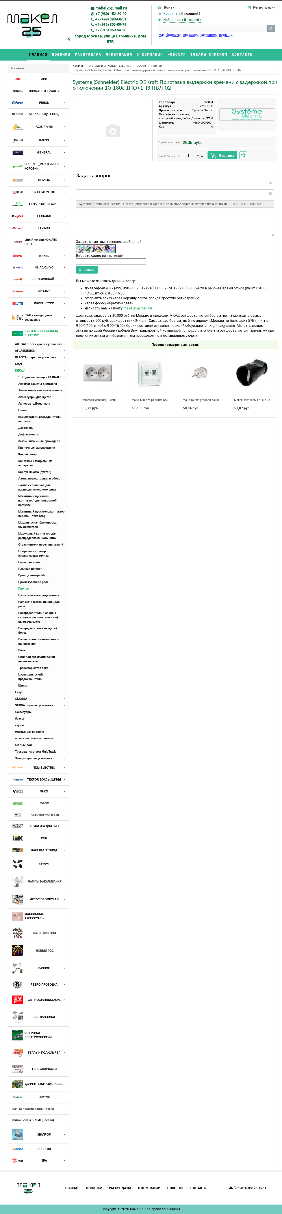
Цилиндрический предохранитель (30, 677)
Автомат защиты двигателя (37, 383)
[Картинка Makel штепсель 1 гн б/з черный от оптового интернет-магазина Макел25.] (252, 373)
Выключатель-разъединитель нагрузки (39, 419)
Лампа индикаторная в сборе (39, 478)
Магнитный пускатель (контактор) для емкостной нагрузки (37, 500)
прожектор (191, 34)
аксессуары (23, 712)
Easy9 (19, 692)
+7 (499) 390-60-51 (110, 19)
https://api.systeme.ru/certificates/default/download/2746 (175, 118)
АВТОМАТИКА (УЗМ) (45, 814)
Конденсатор (27, 454)
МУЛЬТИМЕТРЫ (44, 933)
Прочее (23, 588)
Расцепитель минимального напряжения (38, 641)
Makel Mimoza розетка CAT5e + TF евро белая (163, 400)
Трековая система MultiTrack (35, 751)
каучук (19, 725)
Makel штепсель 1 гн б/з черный (255, 400)
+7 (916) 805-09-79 (110, 24)
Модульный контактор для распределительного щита (37, 536)
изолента (225, 34)
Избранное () (182, 20)
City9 (18, 364)
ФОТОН (44, 1097)
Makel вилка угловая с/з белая (203, 400)
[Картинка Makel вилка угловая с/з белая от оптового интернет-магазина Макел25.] (201, 373)
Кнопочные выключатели (36, 447)
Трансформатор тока (33, 668)
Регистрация (264, 7)
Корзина (170, 13)
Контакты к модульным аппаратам (35, 463)
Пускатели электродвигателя (38, 595)
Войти (169, 7)
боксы (19, 718)
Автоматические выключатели (40, 390)
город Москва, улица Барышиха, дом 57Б (110, 39)
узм (161, 34)
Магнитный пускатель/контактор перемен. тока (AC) (41, 514)
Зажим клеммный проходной (39, 441)
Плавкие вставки (30, 568)
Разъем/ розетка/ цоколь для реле (39, 604)
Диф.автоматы (28, 434)
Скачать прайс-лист (250, 1188)
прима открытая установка (34, 738)
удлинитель (208, 34)
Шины (22, 685)
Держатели (25, 427)
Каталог (17, 68)
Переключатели (29, 562)
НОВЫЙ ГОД (45, 950)
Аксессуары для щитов (34, 397)
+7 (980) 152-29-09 (110, 14)
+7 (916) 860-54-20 (110, 30)
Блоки (22, 410)
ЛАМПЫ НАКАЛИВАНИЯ (44, 881)
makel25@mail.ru (111, 8)
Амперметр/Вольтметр (34, 403)
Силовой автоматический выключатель (36, 659)
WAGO (44, 803)
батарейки (173, 34)
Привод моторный (31, 575)
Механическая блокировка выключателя (37, 525)
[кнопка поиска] (271, 28)
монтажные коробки (29, 731)
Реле (21, 650)
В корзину (226, 155)
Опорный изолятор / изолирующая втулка (33, 553)
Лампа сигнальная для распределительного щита (37, 487)
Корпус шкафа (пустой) (34, 472)
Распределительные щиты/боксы (37, 630)
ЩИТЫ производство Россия (33, 1108)
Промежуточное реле (33, 582)
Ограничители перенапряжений (40, 544)
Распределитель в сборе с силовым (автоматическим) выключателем (38, 617)
